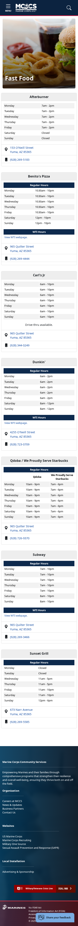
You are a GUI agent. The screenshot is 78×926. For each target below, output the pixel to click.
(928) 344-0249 (19, 345)
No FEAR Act (35, 907)
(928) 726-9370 (19, 538)
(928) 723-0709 (19, 444)
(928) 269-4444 (19, 259)
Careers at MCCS (12, 801)
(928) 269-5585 (19, 722)
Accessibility (35, 914)
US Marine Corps (12, 836)
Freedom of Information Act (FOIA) (47, 910)
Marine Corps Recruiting (16, 840)
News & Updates (12, 805)
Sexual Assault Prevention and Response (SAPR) (30, 848)
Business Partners (13, 808)
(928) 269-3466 (19, 637)
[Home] (26, 8)
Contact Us (8, 812)
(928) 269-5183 (19, 160)
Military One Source (14, 844)
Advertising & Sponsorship (18, 871)
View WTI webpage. (15, 237)
